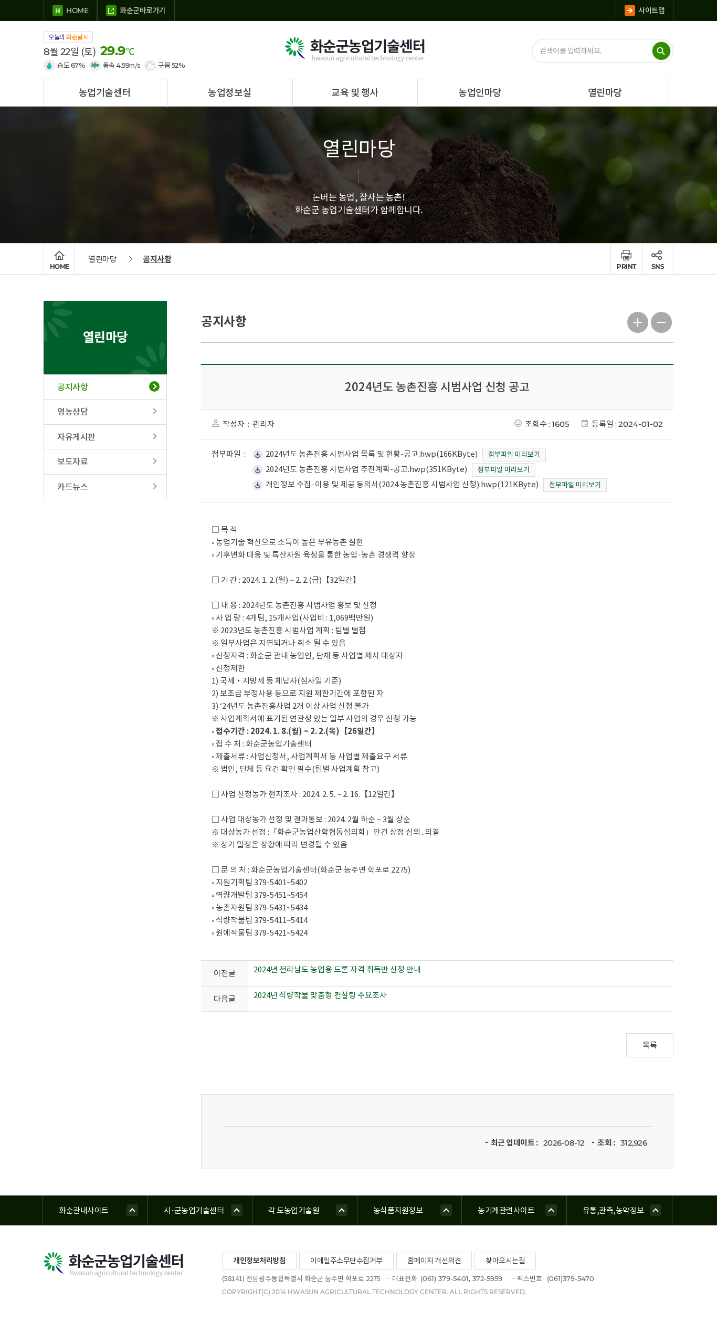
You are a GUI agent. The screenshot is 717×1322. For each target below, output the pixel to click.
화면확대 (638, 321)
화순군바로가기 (143, 10)
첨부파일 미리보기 (514, 454)
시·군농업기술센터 (194, 1210)
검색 (661, 50)
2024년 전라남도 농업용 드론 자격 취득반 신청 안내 (337, 969)
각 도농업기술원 (293, 1210)
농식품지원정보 (398, 1210)
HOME (77, 10)
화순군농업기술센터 (358, 50)
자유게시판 (76, 437)
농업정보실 (229, 93)
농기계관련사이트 (506, 1210)
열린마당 (605, 93)
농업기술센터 (105, 93)
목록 (649, 1045)
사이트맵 (651, 10)
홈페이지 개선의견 (434, 1260)
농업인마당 (480, 93)
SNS (658, 266)
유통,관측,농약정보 (613, 1210)
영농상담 (72, 411)
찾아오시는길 (505, 1260)
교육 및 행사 (354, 93)
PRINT (626, 266)
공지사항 (157, 259)
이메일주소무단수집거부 (346, 1260)
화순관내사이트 (84, 1210)
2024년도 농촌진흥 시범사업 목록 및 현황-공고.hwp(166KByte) (372, 454)
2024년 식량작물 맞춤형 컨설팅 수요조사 (320, 995)
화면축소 (661, 321)
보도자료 (72, 461)
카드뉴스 (72, 486)
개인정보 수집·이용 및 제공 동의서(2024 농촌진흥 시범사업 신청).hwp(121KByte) (402, 484)
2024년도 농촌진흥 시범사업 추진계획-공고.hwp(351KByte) (366, 469)
